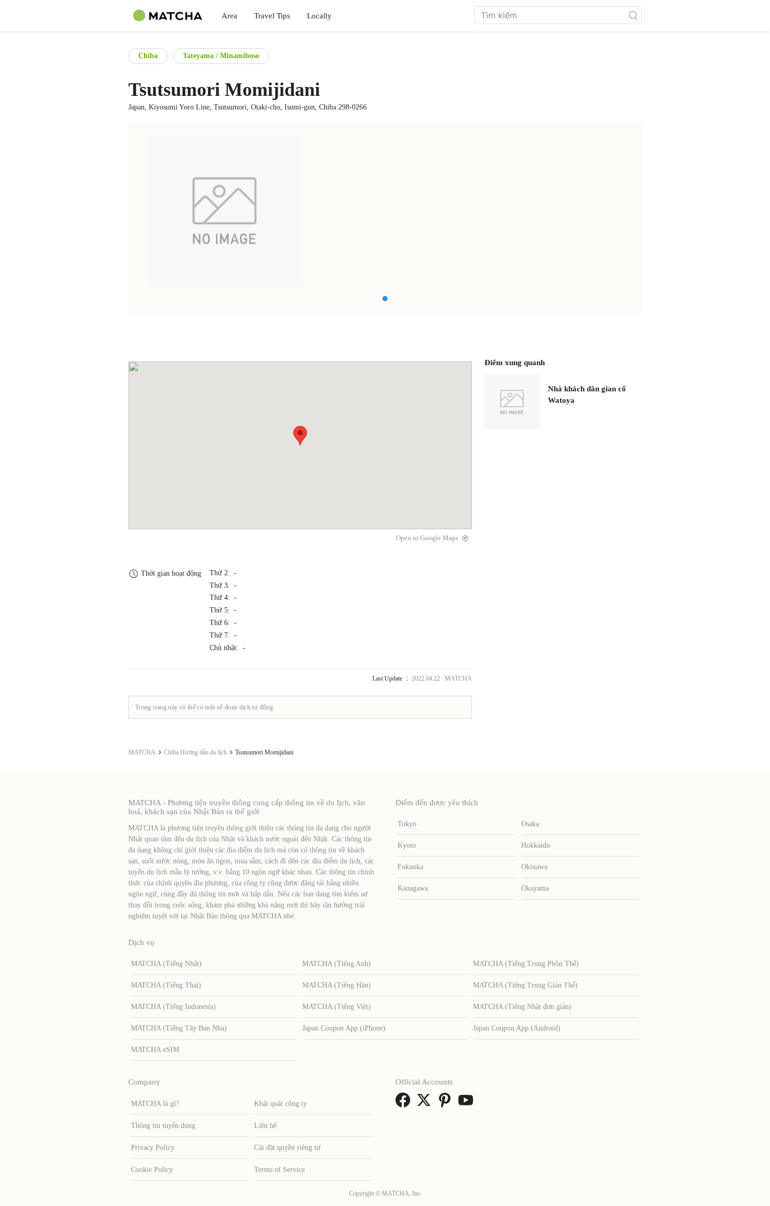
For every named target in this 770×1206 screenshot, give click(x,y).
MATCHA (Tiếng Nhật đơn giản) (522, 1007)
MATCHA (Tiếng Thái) (166, 985)
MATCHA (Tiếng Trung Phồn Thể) (526, 964)
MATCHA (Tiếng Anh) (336, 964)
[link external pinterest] (446, 1103)
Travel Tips (272, 16)
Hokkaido (535, 845)
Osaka (530, 824)
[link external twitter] (425, 1103)
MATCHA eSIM (155, 1050)
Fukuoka (410, 867)
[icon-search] (633, 15)
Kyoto (407, 845)
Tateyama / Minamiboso (221, 56)
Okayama (535, 888)
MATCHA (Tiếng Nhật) (166, 964)
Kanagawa (413, 888)
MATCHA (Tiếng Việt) (336, 1007)
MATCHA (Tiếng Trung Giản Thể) (525, 985)
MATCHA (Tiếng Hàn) (336, 985)
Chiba (148, 56)
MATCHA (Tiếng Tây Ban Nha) (179, 1028)
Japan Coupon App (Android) (516, 1028)
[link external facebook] (404, 1103)
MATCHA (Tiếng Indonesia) (173, 1007)
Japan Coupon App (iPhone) (344, 1028)
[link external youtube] (467, 1103)
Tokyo (407, 824)
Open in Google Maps (427, 538)
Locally (319, 16)
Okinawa (534, 867)
